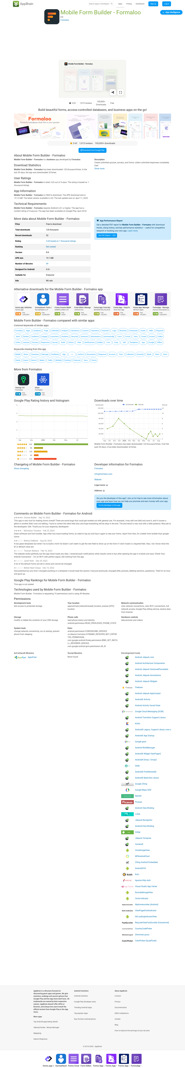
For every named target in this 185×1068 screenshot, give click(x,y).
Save (86, 360)
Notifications (90, 342)
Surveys (35, 342)
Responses (45, 342)
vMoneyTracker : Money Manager (46, 1027)
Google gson (140, 741)
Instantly (140, 354)
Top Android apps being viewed (45, 1022)
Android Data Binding (144, 826)
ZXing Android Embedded (146, 862)
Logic (114, 331)
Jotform (81, 354)
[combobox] (99, 4)
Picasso (138, 802)
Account (112, 354)
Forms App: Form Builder (102, 308)
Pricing (129, 4)
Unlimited (55, 331)
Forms (127, 336)
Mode (149, 354)
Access (152, 336)
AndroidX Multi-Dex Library (147, 778)
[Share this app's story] (112, 92)
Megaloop (37, 1033)
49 (47, 263)
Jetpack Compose (143, 838)
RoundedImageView (144, 892)
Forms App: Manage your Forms (141, 308)
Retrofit (138, 796)
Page (46, 331)
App (143, 342)
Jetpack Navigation (143, 820)
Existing (67, 360)
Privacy (117, 1002)
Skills (151, 331)
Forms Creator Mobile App (63, 308)
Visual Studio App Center (146, 886)
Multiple (59, 360)
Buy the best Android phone (85, 1019)
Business (123, 331)
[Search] (112, 4)
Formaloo (19, 331)
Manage (45, 354)
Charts (93, 360)
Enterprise (133, 331)
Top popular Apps (81, 1013)
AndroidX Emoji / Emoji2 (146, 760)
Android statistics (81, 996)
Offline (159, 342)
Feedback (55, 354)
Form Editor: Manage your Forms (82, 308)
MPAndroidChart (142, 856)
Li (72, 354)
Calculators (74, 331)
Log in (166, 4)
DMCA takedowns (122, 1013)
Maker (42, 360)
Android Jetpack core (144, 657)
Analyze (65, 331)
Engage (44, 336)
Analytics (37, 331)
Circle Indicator (141, 898)
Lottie (137, 814)
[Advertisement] (89, 42)
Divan (37, 388)
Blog (116, 1025)
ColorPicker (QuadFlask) (146, 940)
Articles (117, 1019)
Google (151, 342)
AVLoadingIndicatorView (146, 916)
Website (97, 479)
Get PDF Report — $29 (107, 235)
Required (159, 331)
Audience (35, 336)
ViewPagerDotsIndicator (145, 910)
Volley (137, 832)
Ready (17, 360)
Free (108, 342)
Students (64, 336)
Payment (105, 331)
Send (18, 336)
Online (17, 342)
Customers (54, 336)
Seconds (74, 336)
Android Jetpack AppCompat (148, 693)
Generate (84, 336)
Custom (85, 331)
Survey (55, 342)
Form (120, 336)
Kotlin (137, 723)
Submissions (96, 336)
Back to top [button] (179, 1045)
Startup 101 (20, 388)
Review (26, 336)
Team (157, 354)
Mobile (17, 354)
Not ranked (51, 247)
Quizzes (26, 342)
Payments (95, 331)
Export (25, 360)
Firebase (139, 687)
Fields (50, 360)
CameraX (139, 844)
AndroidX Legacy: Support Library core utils (153, 729)
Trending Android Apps (83, 1007)
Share (26, 354)
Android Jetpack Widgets (146, 681)
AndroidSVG (140, 868)
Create (143, 336)
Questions (35, 354)
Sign (64, 354)
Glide (137, 766)
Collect (160, 336)
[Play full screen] (120, 92)
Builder (100, 342)
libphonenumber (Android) (146, 904)
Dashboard (140, 4)
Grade (142, 331)
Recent (34, 360)
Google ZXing (141, 784)
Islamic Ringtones (40, 1039)
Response (102, 354)
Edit (124, 342)
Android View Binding (144, 808)
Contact (118, 996)
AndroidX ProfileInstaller (145, 772)
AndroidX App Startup (144, 735)
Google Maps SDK (143, 790)
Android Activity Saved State (147, 705)
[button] (132, 485)
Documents (91, 354)
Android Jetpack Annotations (148, 675)
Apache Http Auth (143, 880)
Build (63, 342)
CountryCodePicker (143, 928)
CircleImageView (142, 850)
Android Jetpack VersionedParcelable (151, 669)
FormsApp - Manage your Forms (161, 308)
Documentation (121, 1007)
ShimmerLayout (142, 934)
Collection (130, 354)
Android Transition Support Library (150, 717)
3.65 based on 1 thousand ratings (61, 241)
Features (76, 360)
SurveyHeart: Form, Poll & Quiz (43, 308)
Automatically (108, 336)
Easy (116, 342)
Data (136, 336)
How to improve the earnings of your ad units (132, 1031)
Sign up (153, 4)
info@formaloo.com (103, 474)
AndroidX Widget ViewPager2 (148, 754)
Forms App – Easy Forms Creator (122, 308)
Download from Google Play (93, 150)
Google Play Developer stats (85, 1002)
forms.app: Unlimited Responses (23, 308)
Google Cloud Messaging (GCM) (149, 711)
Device (71, 342)
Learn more (133, 231)
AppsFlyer (32, 657)
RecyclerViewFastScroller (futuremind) (152, 922)
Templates (134, 342)
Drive (165, 354)
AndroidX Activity (142, 699)
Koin (137, 874)
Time (121, 354)
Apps (120, 4)
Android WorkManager (145, 747)
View (79, 342)
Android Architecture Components (150, 663)
